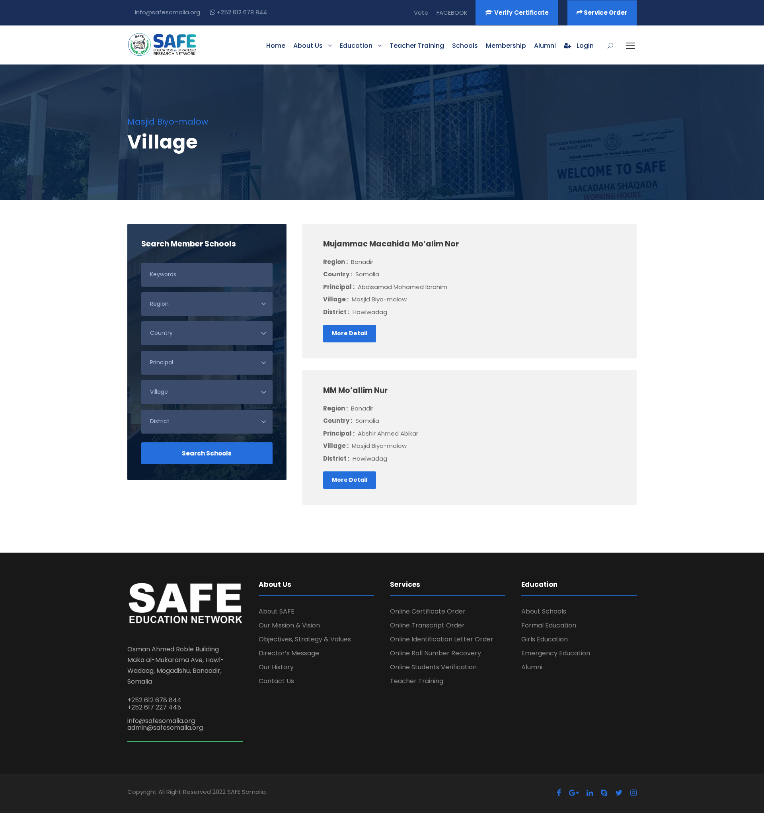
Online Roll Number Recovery (435, 653)
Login (584, 45)
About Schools (543, 611)
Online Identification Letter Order (441, 639)
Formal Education (548, 625)
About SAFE (276, 611)
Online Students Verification (433, 667)
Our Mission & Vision (289, 625)
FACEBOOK (452, 12)
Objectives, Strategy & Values (305, 639)
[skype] (604, 793)
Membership (506, 45)
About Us (308, 45)
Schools (465, 45)
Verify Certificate (521, 12)
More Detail (349, 333)
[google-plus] (574, 793)
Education (356, 45)
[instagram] (633, 793)
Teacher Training (417, 45)
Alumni (545, 45)
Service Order (605, 12)
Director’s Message (289, 653)
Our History (276, 667)
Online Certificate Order (428, 611)
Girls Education (544, 639)
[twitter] (618, 793)
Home (275, 45)
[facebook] (559, 793)
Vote (421, 12)
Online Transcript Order (427, 625)
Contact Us (276, 681)
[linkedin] (590, 793)
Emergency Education (555, 653)
